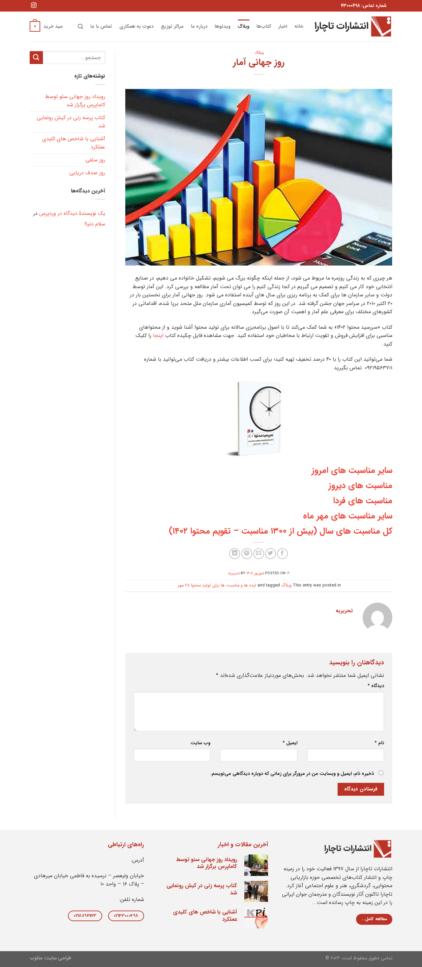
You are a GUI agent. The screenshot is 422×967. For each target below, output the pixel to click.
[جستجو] (80, 26)
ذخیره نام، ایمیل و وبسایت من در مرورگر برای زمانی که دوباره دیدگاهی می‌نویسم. (292, 774)
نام (379, 743)
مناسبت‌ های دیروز (360, 485)
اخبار (282, 26)
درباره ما (199, 26)
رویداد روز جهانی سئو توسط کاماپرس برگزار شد (75, 100)
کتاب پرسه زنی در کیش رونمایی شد (71, 122)
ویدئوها (222, 26)
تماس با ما (101, 26)
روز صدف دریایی (87, 173)
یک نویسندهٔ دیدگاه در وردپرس (72, 213)
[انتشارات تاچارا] (352, 26)
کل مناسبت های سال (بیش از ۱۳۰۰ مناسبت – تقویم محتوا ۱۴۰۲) (280, 531)
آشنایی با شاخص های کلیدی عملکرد (73, 143)
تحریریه (234, 573)
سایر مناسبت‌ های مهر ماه (347, 515)
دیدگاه (376, 686)
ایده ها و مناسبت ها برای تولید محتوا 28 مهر (217, 585)
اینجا (158, 335)
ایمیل (290, 743)
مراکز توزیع (172, 26)
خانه (298, 26)
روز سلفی (95, 160)
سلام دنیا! (94, 224)
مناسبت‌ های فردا (362, 500)
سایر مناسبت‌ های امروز (352, 470)
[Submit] (36, 57)
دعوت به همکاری (136, 26)
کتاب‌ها (263, 26)
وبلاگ (243, 26)
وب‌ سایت (200, 743)
